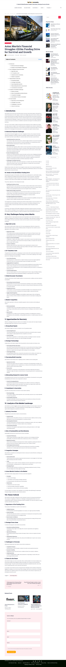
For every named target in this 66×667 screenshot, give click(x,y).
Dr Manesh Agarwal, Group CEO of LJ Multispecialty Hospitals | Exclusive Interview (55, 62)
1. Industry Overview (14, 91)
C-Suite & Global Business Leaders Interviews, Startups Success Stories (33, 4)
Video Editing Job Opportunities (51, 256)
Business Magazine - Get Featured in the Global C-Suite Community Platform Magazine (53, 180)
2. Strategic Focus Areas (15, 102)
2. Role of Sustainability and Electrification (19, 93)
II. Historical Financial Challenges (17, 65)
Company (49, 7)
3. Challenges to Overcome (16, 104)
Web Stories (48, 259)
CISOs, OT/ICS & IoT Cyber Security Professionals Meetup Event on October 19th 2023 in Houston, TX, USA (52, 202)
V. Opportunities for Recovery (14, 78)
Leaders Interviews (18, 7)
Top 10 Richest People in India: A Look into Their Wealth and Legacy (32, 583)
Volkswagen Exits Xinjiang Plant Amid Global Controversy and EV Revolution (14, 583)
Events (42, 7)
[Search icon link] (60, 7)
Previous (9, 586)
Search (59, 17)
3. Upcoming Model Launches (16, 84)
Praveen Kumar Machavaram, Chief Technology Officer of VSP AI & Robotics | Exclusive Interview (55, 80)
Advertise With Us (49, 166)
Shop (47, 241)
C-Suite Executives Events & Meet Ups (52, 183)
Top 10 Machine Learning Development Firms (55, 73)
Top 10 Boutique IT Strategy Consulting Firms (55, 55)
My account (48, 231)
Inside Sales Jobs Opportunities (51, 225)
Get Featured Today (49, 220)
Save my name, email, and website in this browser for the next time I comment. (20, 648)
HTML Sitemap (48, 223)
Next (38, 585)
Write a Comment (23, 55)
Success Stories (27, 7)
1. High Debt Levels (14, 71)
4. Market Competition (15, 76)
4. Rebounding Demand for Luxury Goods (19, 85)
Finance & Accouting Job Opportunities (52, 215)
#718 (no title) (39, 664)
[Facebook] (37, 661)
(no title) (47, 161)
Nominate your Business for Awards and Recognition (55, 45)
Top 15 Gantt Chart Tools (55, 28)
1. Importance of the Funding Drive (17, 100)
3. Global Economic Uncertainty (17, 74)
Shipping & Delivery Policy (50, 240)
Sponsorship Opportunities (50, 246)
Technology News (8, 43)
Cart (46, 188)
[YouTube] (35, 661)
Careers (47, 186)
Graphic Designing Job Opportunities (52, 221)
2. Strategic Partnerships (15, 82)
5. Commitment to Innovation (16, 87)
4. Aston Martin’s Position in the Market (18, 96)
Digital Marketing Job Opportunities (52, 211)
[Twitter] (39, 661)
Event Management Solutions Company (52, 213)
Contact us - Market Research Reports (52, 207)
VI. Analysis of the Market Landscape (16, 89)
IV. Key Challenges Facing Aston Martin (16, 69)
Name (8, 631)
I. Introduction (11, 63)
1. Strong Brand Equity (15, 80)
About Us (47, 164)
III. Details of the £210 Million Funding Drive (19, 67)
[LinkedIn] (33, 661)
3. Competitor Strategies (16, 95)
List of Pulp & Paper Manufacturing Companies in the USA (55, 39)
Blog (46, 177)
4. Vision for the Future (15, 106)
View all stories (53, 157)
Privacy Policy (48, 233)
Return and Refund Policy (50, 238)
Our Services (35, 7)
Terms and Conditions (49, 251)
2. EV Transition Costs (15, 73)
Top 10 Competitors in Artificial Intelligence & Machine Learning (36, 606)
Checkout (47, 193)
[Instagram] (41, 661)
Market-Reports (48, 230)
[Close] (40, 59)
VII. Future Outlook (12, 98)
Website (8, 642)
